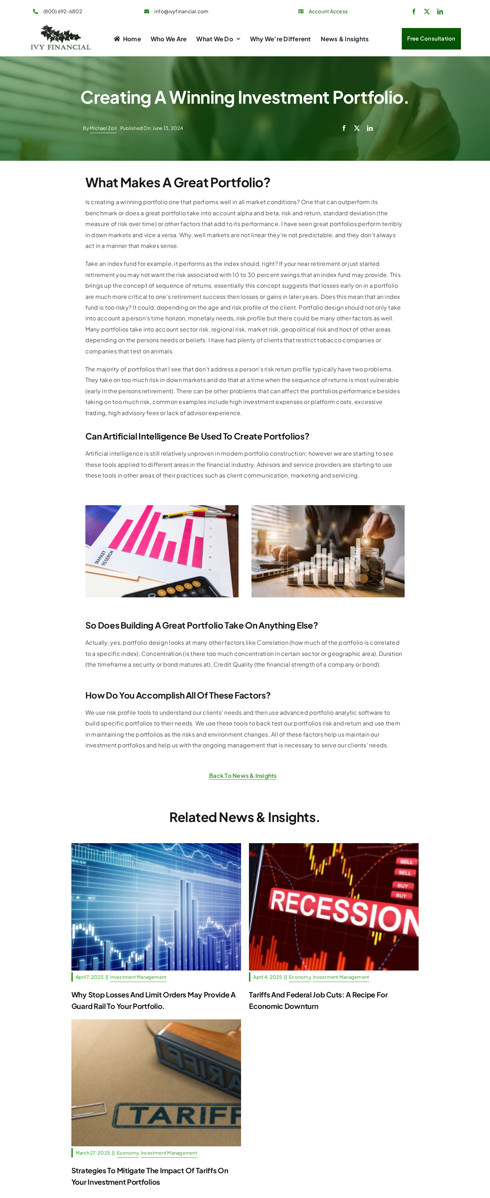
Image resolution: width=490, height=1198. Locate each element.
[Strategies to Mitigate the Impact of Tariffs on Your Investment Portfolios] (156, 1083)
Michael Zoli (103, 128)
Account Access (328, 11)
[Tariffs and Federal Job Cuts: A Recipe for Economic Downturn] (334, 907)
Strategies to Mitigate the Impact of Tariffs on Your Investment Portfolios (156, 1057)
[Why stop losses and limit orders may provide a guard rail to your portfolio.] (156, 907)
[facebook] (414, 11)
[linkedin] (440, 11)
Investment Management (156, 934)
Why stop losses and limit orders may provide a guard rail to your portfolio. (156, 881)
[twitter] (427, 11)
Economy (304, 927)
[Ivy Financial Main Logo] (61, 27)
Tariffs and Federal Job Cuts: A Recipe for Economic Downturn (334, 888)
